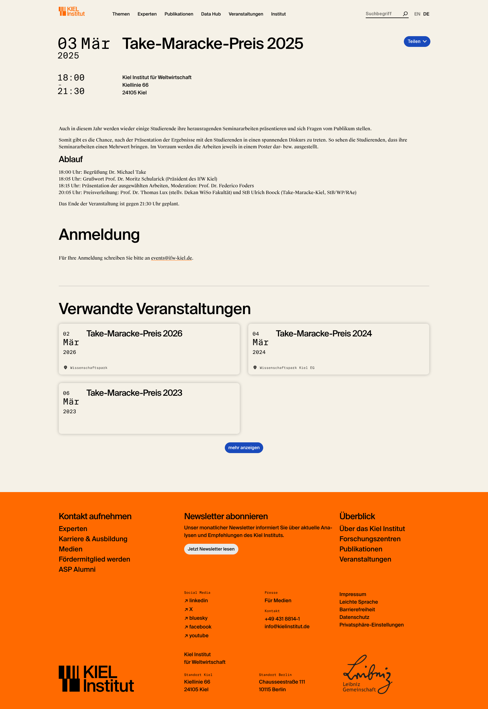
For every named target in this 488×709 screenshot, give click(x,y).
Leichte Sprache (358, 602)
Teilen (414, 41)
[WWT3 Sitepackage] (80, 11)
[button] (121, 14)
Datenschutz (354, 617)
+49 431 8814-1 (282, 619)
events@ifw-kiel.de (171, 258)
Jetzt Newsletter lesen (211, 549)
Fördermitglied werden (94, 559)
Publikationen (360, 549)
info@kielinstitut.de (287, 626)
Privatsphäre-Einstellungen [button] (371, 624)
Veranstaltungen (365, 559)
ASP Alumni (77, 569)
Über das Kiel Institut (372, 529)
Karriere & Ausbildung (93, 539)
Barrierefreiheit (357, 609)
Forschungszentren (370, 539)
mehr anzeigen (244, 448)
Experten (73, 529)
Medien (70, 549)
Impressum (352, 594)
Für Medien (278, 600)
